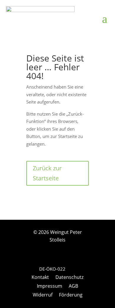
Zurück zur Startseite (47, 173)
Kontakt (40, 277)
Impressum (49, 286)
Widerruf (42, 295)
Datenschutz (69, 277)
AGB (73, 286)
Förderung (71, 295)
